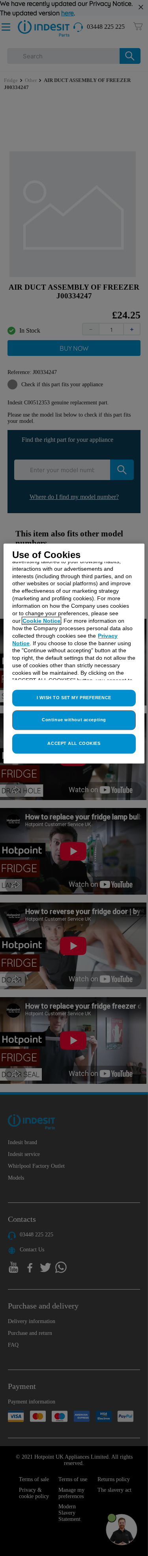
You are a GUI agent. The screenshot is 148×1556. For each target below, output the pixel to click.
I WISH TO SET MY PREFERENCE (74, 697)
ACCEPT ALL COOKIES (73, 743)
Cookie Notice (41, 621)
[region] (74, 653)
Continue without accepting (74, 719)
